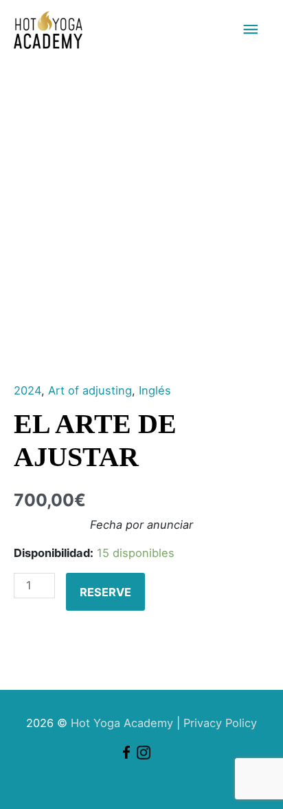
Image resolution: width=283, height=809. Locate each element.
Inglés (155, 390)
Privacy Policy (220, 723)
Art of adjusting (90, 390)
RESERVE (105, 592)
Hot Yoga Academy (122, 723)
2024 (27, 390)
